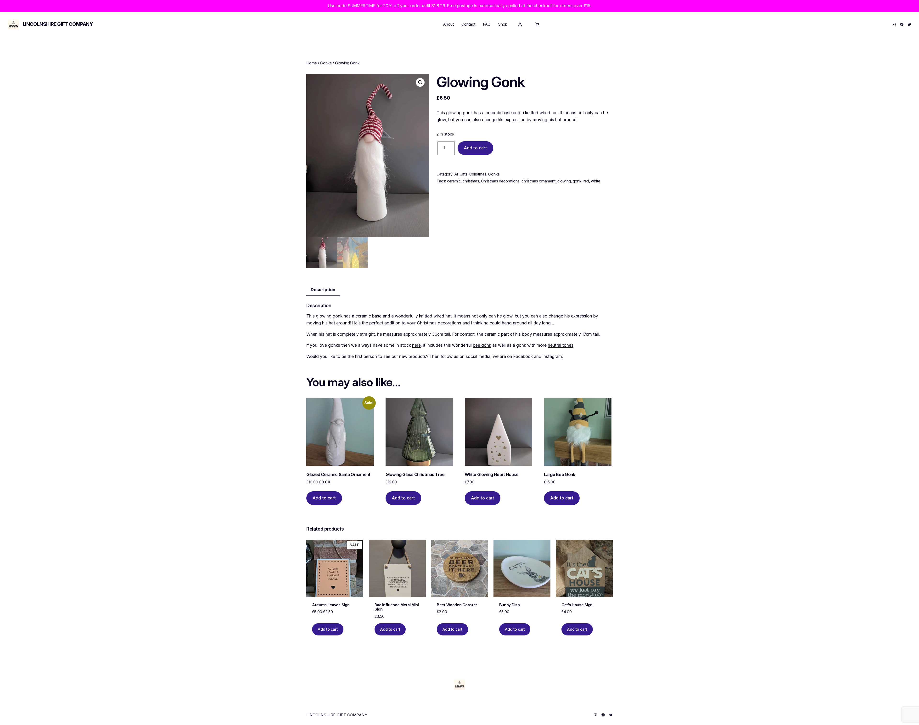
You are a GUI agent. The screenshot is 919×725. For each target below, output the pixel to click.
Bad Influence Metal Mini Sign (397, 607)
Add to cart (475, 147)
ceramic (454, 181)
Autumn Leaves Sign (330, 605)
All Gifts (460, 174)
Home (311, 63)
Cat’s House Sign (577, 605)
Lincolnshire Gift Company (58, 24)
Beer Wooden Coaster (457, 605)
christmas (471, 181)
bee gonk (482, 345)
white (595, 181)
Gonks (326, 63)
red (586, 181)
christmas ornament (538, 181)
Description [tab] (323, 289)
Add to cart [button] (324, 497)
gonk (577, 181)
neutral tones (560, 345)
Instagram (552, 356)
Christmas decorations (500, 181)
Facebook (523, 356)
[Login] (520, 24)
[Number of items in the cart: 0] (537, 24)
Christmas (477, 174)
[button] (420, 82)
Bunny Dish (509, 605)
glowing (564, 181)
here (416, 345)
